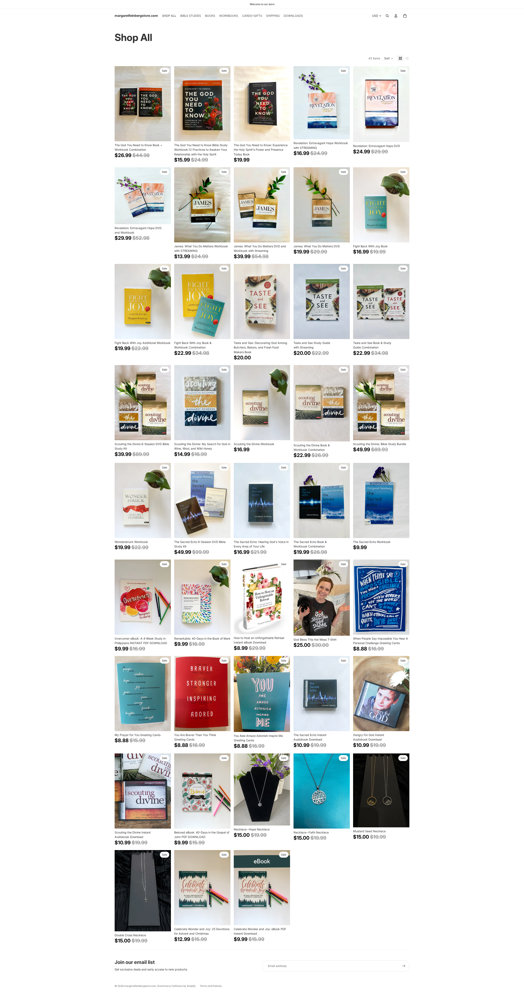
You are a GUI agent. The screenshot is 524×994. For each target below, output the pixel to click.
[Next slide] (165, 103)
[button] (388, 58)
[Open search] (387, 15)
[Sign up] (404, 966)
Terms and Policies (211, 985)
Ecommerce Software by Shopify (176, 985)
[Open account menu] (395, 15)
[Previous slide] (121, 103)
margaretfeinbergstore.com (140, 985)
